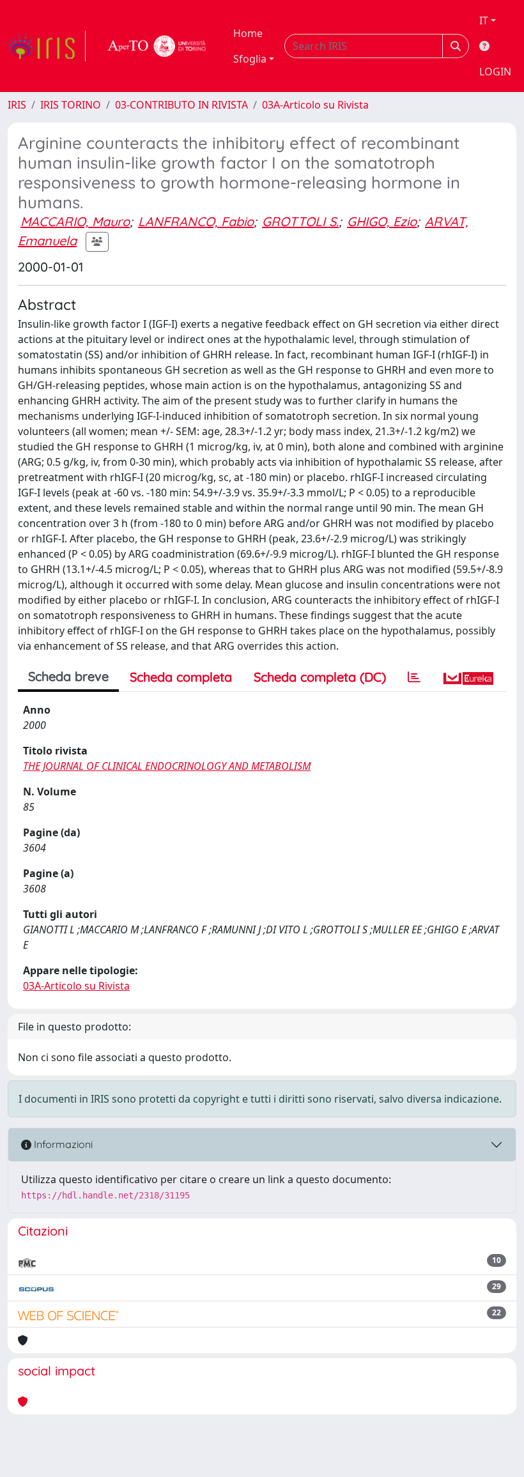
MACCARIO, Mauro (75, 221)
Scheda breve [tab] (68, 676)
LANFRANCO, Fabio (196, 221)
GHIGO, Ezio (382, 221)
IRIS (17, 105)
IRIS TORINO (70, 105)
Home (248, 33)
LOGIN (495, 72)
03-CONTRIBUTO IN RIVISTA (181, 105)
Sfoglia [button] (249, 59)
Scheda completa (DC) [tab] (320, 677)
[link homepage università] (157, 46)
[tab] (414, 677)
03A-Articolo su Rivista (315, 105)
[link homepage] (47, 46)
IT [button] (483, 20)
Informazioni (62, 1144)
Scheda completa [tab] (181, 677)
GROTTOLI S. (300, 221)
